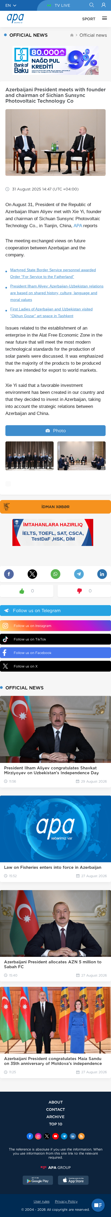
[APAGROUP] (55, 1167)
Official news (93, 35)
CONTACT (55, 1109)
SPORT (88, 19)
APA (78, 225)
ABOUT (55, 1102)
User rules (42, 1201)
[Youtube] (55, 1137)
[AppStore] (73, 1181)
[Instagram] (38, 1137)
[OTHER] (103, 19)
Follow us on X (26, 666)
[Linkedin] (73, 1137)
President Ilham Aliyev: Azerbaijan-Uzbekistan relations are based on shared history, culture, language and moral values (56, 293)
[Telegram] (64, 1137)
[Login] (104, 5)
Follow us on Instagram (32, 626)
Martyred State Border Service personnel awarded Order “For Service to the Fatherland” (53, 273)
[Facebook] (30, 1137)
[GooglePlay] (38, 1181)
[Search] (91, 5)
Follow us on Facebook (32, 653)
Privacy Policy (66, 1201)
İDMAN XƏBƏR (55, 507)
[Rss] (81, 1137)
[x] (47, 1137)
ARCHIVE (55, 1116)
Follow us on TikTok (30, 639)
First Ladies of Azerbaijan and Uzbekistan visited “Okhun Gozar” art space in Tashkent (51, 312)
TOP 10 (55, 1124)
